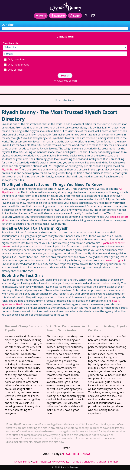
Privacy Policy (61, 461)
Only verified (15, 69)
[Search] (86, 16)
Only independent (18, 64)
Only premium (16, 59)
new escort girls (114, 260)
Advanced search (67, 80)
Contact (101, 461)
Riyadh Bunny (10, 169)
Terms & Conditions (83, 461)
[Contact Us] (93, 16)
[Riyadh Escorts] (65, 6)
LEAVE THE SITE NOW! (76, 454)
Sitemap (113, 461)
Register (59, 15)
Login (76, 15)
